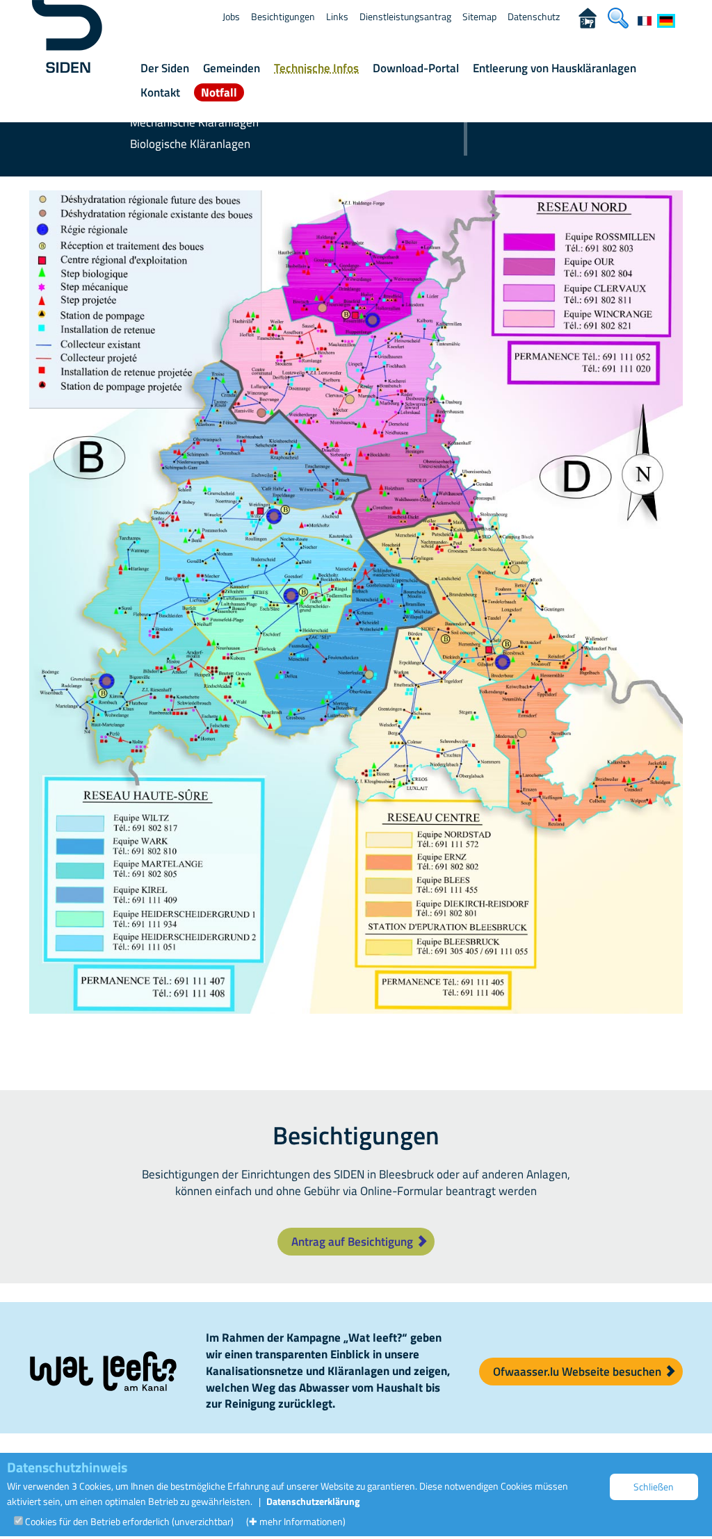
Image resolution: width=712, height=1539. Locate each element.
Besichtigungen (283, 16)
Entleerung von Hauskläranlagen (554, 68)
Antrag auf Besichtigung (353, 1242)
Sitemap (479, 16)
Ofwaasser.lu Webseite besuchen (578, 1372)
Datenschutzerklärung (312, 1501)
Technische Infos (316, 68)
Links (337, 16)
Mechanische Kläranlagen (194, 122)
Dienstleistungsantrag (405, 16)
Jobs (231, 16)
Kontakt (160, 92)
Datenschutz (534, 16)
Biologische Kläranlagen (190, 144)
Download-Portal (416, 68)
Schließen (653, 1486)
